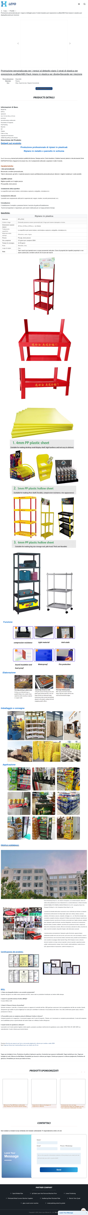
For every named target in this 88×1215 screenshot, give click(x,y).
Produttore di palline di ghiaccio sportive (29, 1054)
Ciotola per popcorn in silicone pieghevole (64, 1056)
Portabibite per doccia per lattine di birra (18, 1058)
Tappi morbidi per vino (70, 1054)
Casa (5, 11)
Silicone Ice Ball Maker (17, 1056)
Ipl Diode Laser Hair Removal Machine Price (44, 1193)
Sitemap (57, 1212)
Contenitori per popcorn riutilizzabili (52, 1054)
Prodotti (12, 11)
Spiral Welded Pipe (17, 1193)
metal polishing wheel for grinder (56, 1203)
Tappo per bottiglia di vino (8, 1054)
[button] (79, 4)
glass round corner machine (30, 1203)
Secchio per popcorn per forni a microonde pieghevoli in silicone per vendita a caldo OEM (30, 1043)
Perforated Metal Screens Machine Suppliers (20, 1198)
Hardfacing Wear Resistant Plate (51, 1198)
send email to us (45, 88)
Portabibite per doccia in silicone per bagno (38, 1056)
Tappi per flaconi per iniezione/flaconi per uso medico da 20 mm (21, 1045)
